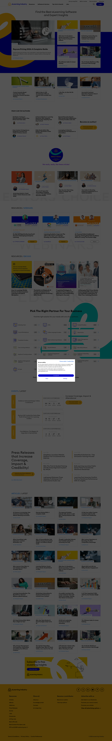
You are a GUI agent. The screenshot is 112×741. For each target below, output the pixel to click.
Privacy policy (63, 361)
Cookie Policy (70, 361)
